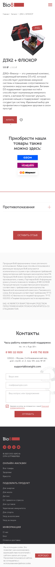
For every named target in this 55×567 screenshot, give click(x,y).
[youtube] (18, 447)
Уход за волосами (11, 516)
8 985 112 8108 (14, 352)
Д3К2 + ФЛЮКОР (26, 14)
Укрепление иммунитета (14, 508)
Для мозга (7, 492)
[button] (27, 235)
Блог (5, 536)
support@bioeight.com (27, 366)
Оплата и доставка (11, 540)
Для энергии (8, 488)
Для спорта (8, 512)
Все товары (8, 468)
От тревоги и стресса (13, 500)
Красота (6, 476)
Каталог (14, 14)
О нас (5, 532)
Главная (6, 14)
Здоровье (7, 472)
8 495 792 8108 (39, 352)
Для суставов (9, 504)
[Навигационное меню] (50, 4)
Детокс (6, 496)
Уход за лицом (9, 520)
